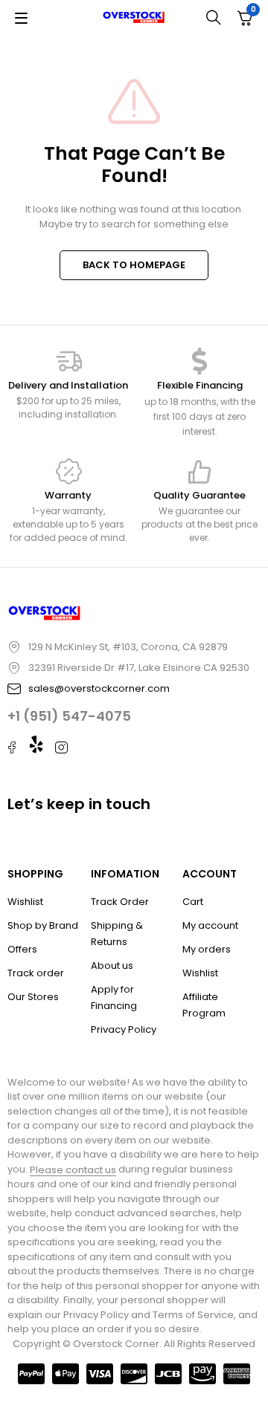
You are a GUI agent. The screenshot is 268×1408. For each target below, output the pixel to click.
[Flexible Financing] (199, 361)
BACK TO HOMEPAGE (134, 265)
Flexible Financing (200, 385)
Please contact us (73, 1170)
